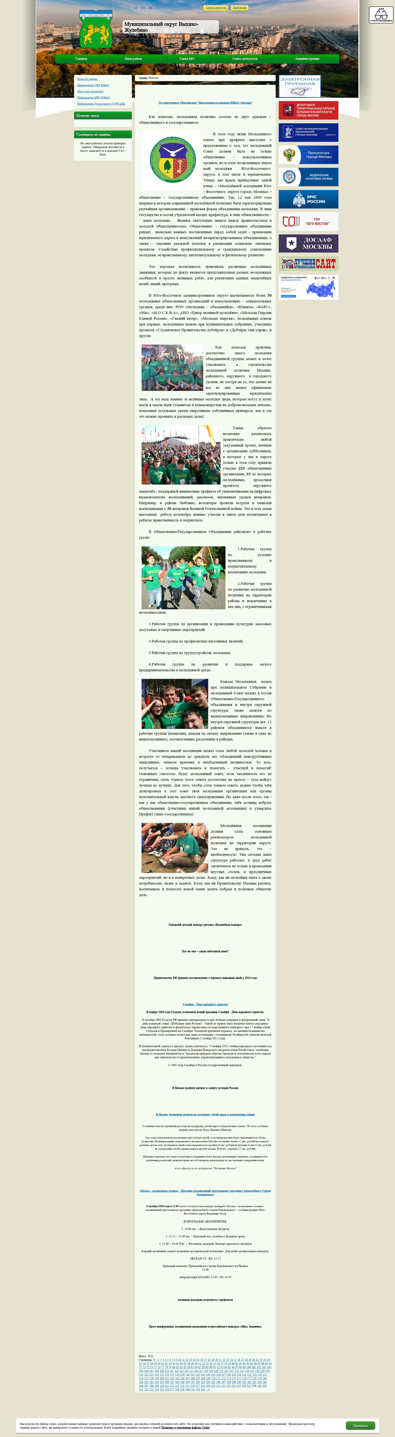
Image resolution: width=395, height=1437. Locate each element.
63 (244, 1363)
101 (254, 1367)
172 (223, 1378)
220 (213, 1385)
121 (221, 1371)
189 (182, 1382)
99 (244, 1367)
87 (199, 1367)
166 (193, 1378)
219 (208, 1385)
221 (218, 1385)
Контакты (239, 7)
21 (220, 1359)
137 (172, 1374)
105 (141, 1371)
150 (239, 1374)
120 (216, 1371)
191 (193, 1382)
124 (237, 1371)
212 (172, 1385)
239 (182, 1389)
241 (193, 1389)
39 (155, 1363)
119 (211, 1371)
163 (177, 1378)
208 (151, 1385)
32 (261, 1359)
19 (212, 1359)
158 (151, 1378)
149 (234, 1374)
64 (247, 1363)
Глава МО (187, 59)
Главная (81, 59)
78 (166, 1367)
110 (167, 1371)
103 (264, 1367)
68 (262, 1363)
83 (185, 1367)
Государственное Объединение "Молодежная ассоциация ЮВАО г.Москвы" (205, 102)
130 (267, 1371)
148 (229, 1374)
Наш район (133, 59)
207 (146, 1385)
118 (206, 1371)
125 (242, 1371)
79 (170, 1367)
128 (257, 1371)
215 (187, 1385)
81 (177, 1367)
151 (244, 1374)
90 (210, 1367)
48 (188, 1363)
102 (259, 1367)
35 (140, 1363)
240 (187, 1389)
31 (257, 1359)
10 (179, 1359)
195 (213, 1382)
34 (268, 1359)
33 (264, 1359)
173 (229, 1378)
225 (239, 1385)
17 (205, 1359)
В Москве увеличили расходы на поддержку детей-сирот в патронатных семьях (205, 1114)
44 (173, 1363)
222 (223, 1385)
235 (162, 1389)
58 (225, 1363)
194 (208, 1382)
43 (170, 1363)
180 (265, 1378)
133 (151, 1374)
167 (198, 1378)
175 (239, 1378)
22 (224, 1359)
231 (141, 1389)
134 (157, 1374)
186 (167, 1382)
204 (259, 1382)
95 (229, 1367)
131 (141, 1374)
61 (236, 1363)
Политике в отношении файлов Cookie (185, 1427)
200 (239, 1382)
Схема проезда (216, 7)
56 (218, 1363)
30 (253, 1359)
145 (213, 1374)
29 (250, 1359)
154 (259, 1374)
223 (228, 1385)
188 (177, 1382)
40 (159, 1363)
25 (235, 1359)
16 (201, 1359)
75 (155, 1367)
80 (173, 1367)
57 (222, 1363)
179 (259, 1378)
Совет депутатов (244, 59)
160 (162, 1378)
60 (233, 1363)
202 (249, 1382)
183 (151, 1382)
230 (264, 1385)
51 (199, 1363)
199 (234, 1382)
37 (147, 1363)
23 (227, 1359)
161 (167, 1378)
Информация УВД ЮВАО (93, 85)
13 (190, 1359)
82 (181, 1367)
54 (210, 1363)
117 (201, 1371)
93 (222, 1367)
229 (259, 1385)
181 (141, 1382)
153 (254, 1374)
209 (157, 1385)
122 (226, 1371)
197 (223, 1382)
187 (172, 1382)
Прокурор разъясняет (90, 91)
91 (214, 1367)
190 (187, 1382)
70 (270, 1363)
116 (196, 1371)
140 (187, 1374)
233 (151, 1389)
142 (198, 1374)
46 (181, 1363)
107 (151, 1371)
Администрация (307, 59)
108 (157, 1371)
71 (140, 1367)
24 (231, 1359)
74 (151, 1367)
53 (207, 1363)
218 (203, 1385)
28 (246, 1359)
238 (177, 1389)
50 (196, 1363)
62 (240, 1363)
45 (177, 1363)
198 (229, 1382)
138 (177, 1374)
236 (167, 1389)
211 (167, 1385)
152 (249, 1374)
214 (182, 1385)
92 (218, 1367)
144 (208, 1374)
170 (213, 1378)
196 (218, 1382)
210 (162, 1385)
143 (203, 1374)
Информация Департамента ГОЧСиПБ (101, 103)
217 (197, 1385)
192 (198, 1382)
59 (229, 1363)
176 (244, 1378)
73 (147, 1367)
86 (196, 1367)
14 (194, 1359)
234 (157, 1389)
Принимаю (360, 1425)
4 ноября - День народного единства (205, 1004)
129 (262, 1371)
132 (146, 1374)
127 (252, 1371)
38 (151, 1363)
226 (244, 1385)
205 (265, 1382)
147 (223, 1374)
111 (172, 1371)
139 (182, 1374)
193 (203, 1382)
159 (157, 1378)
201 (244, 1382)
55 (214, 1363)
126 (247, 1371)
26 (238, 1359)
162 (172, 1378)
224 (233, 1385)
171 (218, 1378)
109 (162, 1371)
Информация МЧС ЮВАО (93, 97)
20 (216, 1359)
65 (251, 1363)
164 (182, 1378)
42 (166, 1363)
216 (192, 1385)
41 (162, 1363)
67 (259, 1363)
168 (203, 1378)
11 (183, 1359)
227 (249, 1385)
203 (254, 1382)
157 (146, 1378)
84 (188, 1367)
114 (186, 1371)
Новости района (87, 79)
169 (208, 1378)
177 (249, 1378)
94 (225, 1367)
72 (144, 1367)
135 (162, 1374)
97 (236, 1367)
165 (187, 1378)
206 (141, 1385)
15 (198, 1359)
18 (209, 1359)
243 (203, 1389)
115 (191, 1371)
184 (157, 1382)
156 (141, 1378)
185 (162, 1382)
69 (266, 1363)
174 (234, 1378)
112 (176, 1371)
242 (198, 1389)
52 (203, 1363)
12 (187, 1359)
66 (255, 1363)
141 (193, 1374)
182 (146, 1382)
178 (254, 1378)
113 (181, 1371)
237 (172, 1389)
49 (192, 1363)
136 (167, 1374)
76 (159, 1367)
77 (162, 1367)
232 (146, 1389)
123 (231, 1371)
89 (207, 1367)
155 (265, 1374)
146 (218, 1374)
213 (177, 1385)
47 (185, 1363)
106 (146, 1371)
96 (233, 1367)
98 (240, 1367)
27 (242, 1359)
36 (144, 1363)
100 (248, 1367)
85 (192, 1367)
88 (203, 1367)
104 (269, 1367)
